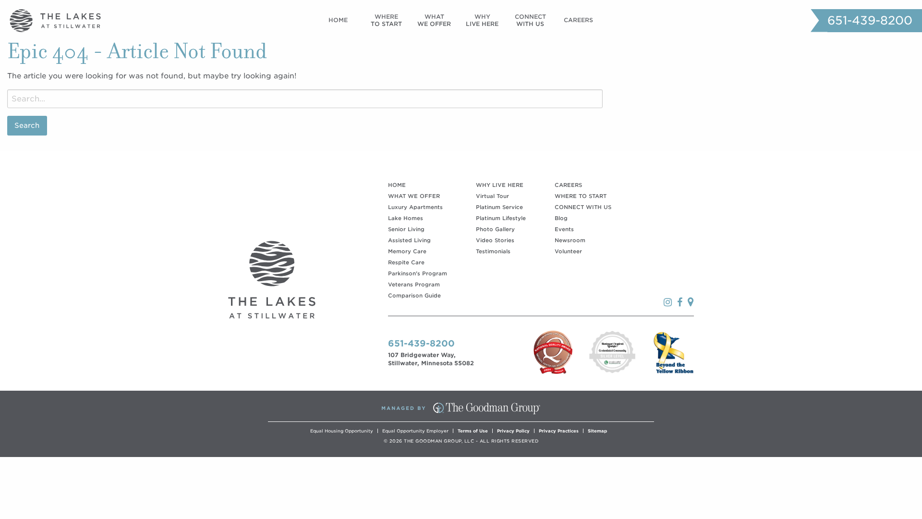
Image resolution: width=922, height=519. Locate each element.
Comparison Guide (414, 295)
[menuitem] (338, 20)
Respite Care (406, 262)
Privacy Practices (559, 430)
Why (482, 20)
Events (564, 229)
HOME (397, 185)
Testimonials (493, 251)
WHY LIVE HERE (499, 185)
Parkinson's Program (417, 273)
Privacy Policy (513, 430)
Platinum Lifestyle (501, 218)
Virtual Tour (492, 196)
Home (338, 20)
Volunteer (568, 251)
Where (386, 20)
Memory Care (407, 251)
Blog (561, 218)
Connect (530, 20)
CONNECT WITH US (583, 207)
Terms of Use (473, 430)
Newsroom (570, 240)
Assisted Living (409, 240)
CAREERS (568, 185)
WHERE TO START (581, 196)
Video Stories (495, 240)
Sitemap (597, 430)
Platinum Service (499, 207)
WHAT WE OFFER (414, 196)
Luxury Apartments (415, 207)
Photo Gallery (495, 229)
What (434, 20)
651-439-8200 (869, 20)
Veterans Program (414, 284)
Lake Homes (405, 218)
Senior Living (406, 229)
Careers (578, 20)
